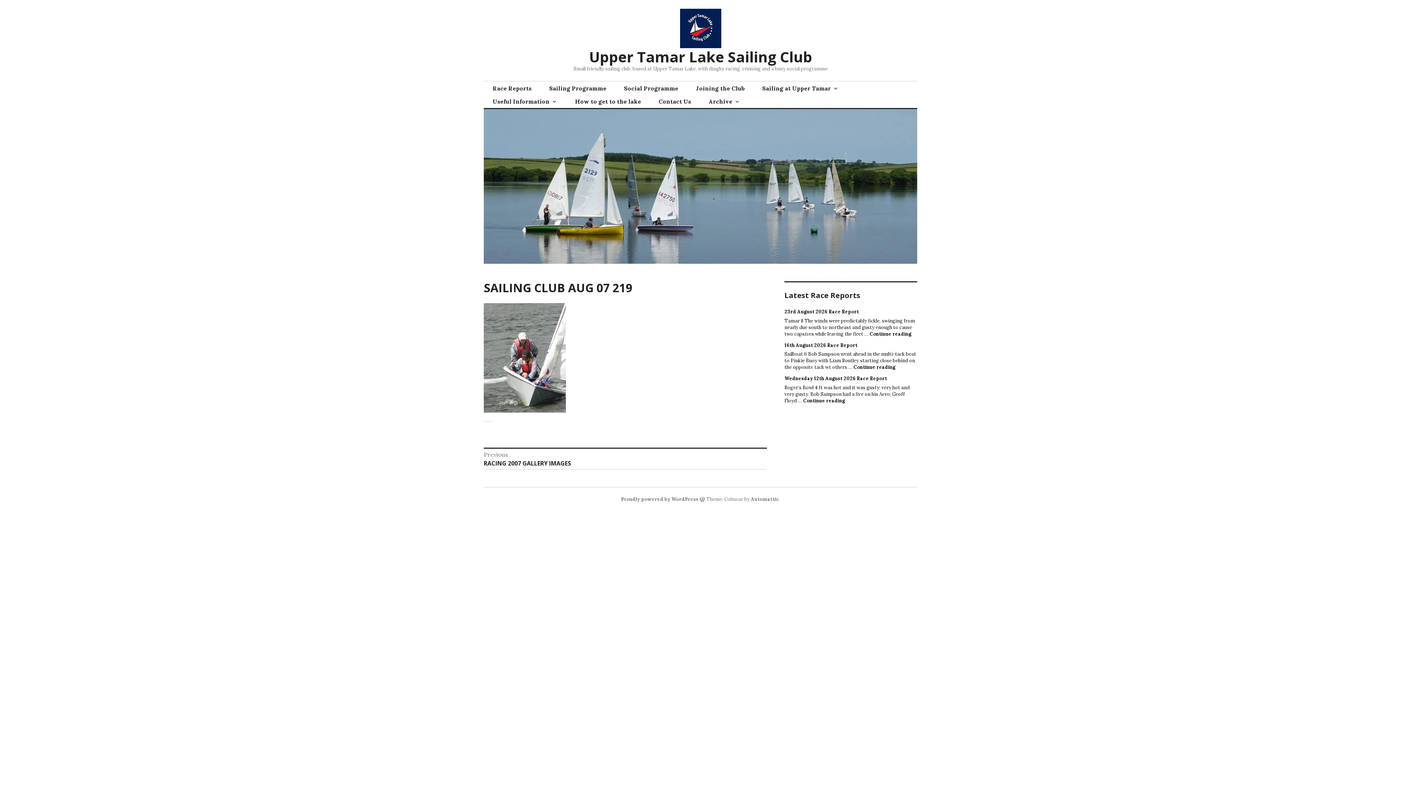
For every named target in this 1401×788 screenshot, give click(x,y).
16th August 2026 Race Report (820, 345)
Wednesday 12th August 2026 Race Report (835, 378)
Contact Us (675, 101)
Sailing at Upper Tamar (796, 88)
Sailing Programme (577, 88)
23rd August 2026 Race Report (821, 312)
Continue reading (890, 334)
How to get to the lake (608, 101)
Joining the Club (720, 88)
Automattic (765, 499)
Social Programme (651, 88)
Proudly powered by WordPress (659, 499)
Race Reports (512, 88)
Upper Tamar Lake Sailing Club (700, 57)
